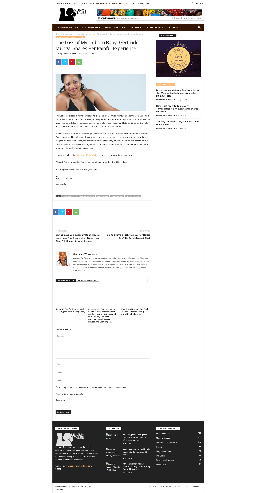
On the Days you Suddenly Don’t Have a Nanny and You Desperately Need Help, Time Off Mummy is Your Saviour (78, 237)
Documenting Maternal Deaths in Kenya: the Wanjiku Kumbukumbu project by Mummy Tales (178, 93)
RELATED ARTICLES (66, 280)
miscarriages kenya (86, 196)
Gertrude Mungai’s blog (88, 155)
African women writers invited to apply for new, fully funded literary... (136, 466)
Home (84, 4)
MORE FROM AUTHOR (87, 280)
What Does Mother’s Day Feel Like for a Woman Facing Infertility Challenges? (134, 312)
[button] (199, 27)
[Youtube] (201, 3)
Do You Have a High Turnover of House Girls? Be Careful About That (128, 236)
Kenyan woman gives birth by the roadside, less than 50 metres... (136, 452)
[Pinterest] (72, 62)
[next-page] (148, 280)
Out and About (153, 27)
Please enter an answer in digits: (70, 394)
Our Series (173, 27)
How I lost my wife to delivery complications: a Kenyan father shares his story (177, 108)
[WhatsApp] (79, 62)
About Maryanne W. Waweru (103, 4)
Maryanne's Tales (163, 451)
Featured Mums (90, 27)
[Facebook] (192, 3)
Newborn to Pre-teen (165, 460)
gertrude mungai (70, 196)
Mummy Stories (81, 34)
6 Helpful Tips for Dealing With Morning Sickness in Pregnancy (70, 310)
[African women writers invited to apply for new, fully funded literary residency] (113, 468)
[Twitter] (197, 3)
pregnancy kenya (117, 196)
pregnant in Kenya (133, 196)
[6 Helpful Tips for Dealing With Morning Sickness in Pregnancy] (70, 296)
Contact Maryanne (140, 4)
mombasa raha (102, 196)
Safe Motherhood (114, 27)
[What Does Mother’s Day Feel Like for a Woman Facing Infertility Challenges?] (135, 296)
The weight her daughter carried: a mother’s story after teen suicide (135, 437)
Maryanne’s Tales (67, 27)
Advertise (123, 4)
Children (134, 27)
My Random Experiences (167, 442)
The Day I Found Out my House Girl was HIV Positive (177, 123)
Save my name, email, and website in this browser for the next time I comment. (93, 387)
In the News (161, 465)
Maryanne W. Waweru (67, 53)
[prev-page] (145, 280)
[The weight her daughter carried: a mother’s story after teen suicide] (113, 438)
